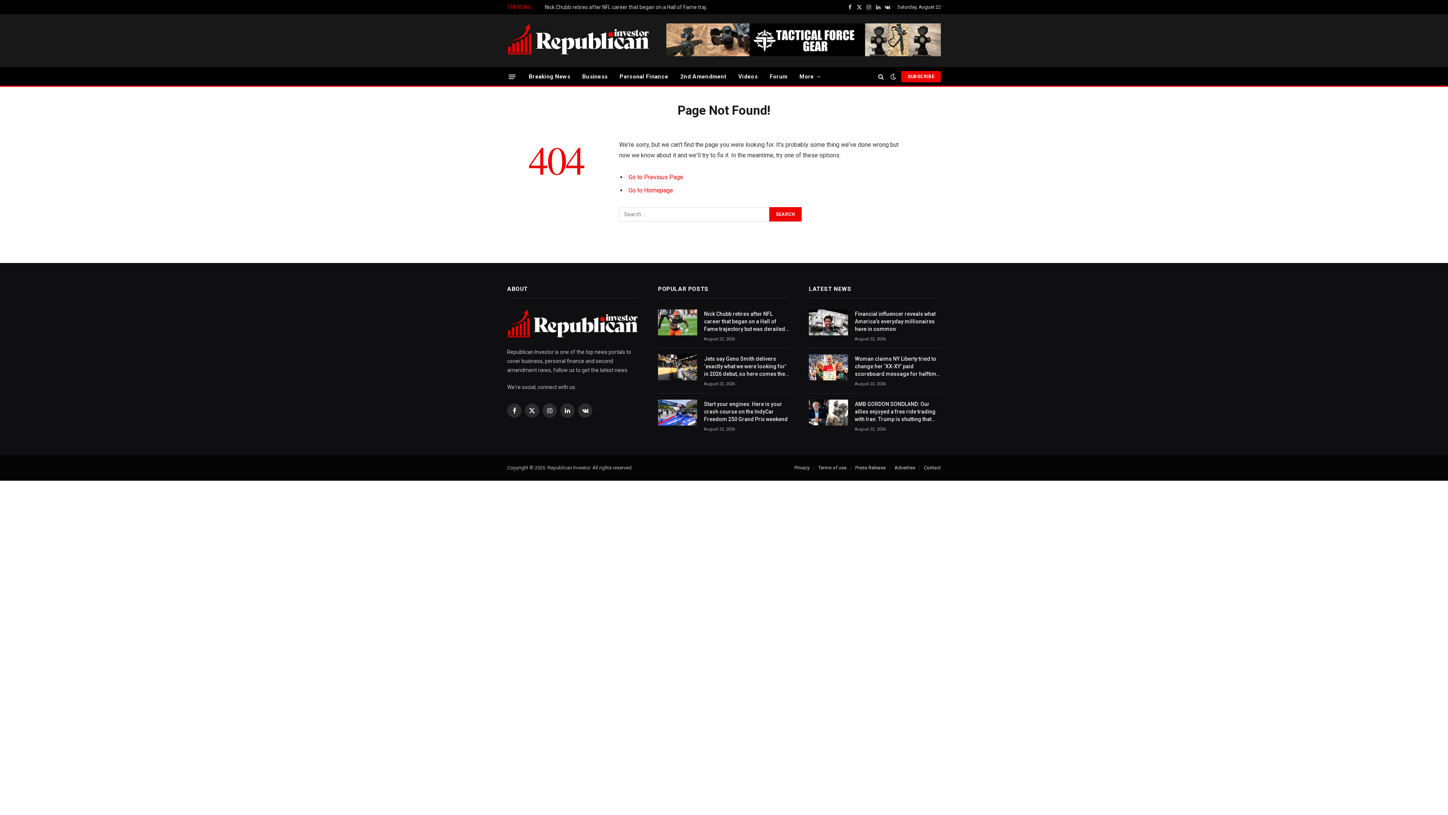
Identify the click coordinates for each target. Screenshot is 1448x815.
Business (594, 76)
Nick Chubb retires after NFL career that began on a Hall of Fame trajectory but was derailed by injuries (744, 322)
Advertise (904, 468)
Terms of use (832, 468)
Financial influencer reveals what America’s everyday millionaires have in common (895, 321)
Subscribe (921, 76)
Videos (748, 76)
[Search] (881, 76)
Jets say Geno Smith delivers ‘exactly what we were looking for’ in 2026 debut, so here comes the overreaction (630, 7)
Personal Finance (644, 76)
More (806, 76)
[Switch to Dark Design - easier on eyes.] (893, 77)
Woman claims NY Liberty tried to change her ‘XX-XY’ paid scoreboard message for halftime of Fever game (897, 367)
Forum (779, 76)
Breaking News (549, 76)
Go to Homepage (651, 190)
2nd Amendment (703, 76)
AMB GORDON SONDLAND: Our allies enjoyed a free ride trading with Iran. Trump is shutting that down (895, 412)
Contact (932, 468)
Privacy (802, 468)
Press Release (870, 468)
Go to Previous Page (656, 177)
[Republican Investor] (578, 41)
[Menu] (512, 76)
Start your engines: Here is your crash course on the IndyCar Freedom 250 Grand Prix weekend (746, 411)
